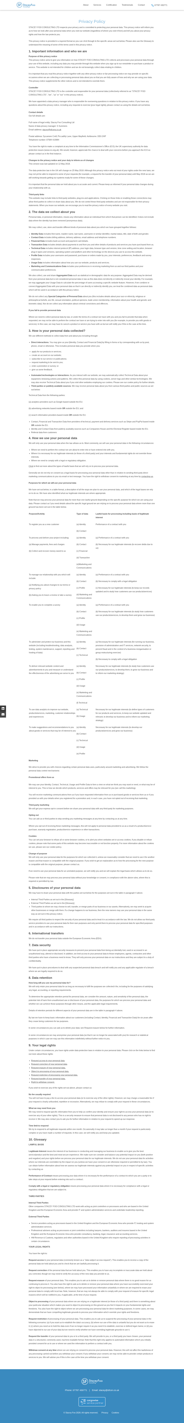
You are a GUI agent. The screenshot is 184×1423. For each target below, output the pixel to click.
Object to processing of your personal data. (50, 1071)
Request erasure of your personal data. (48, 1068)
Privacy (105, 1413)
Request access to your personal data (48, 1061)
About (85, 5)
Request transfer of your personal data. (48, 1079)
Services (97, 5)
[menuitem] (86, 5)
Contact (141, 5)
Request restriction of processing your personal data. (54, 1075)
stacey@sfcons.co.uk (51, 130)
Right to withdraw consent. (43, 1082)
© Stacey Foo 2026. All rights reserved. (80, 1413)
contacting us (147, 476)
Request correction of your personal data (49, 1064)
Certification (111, 5)
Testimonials (127, 5)
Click (31, 466)
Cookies (115, 1413)
